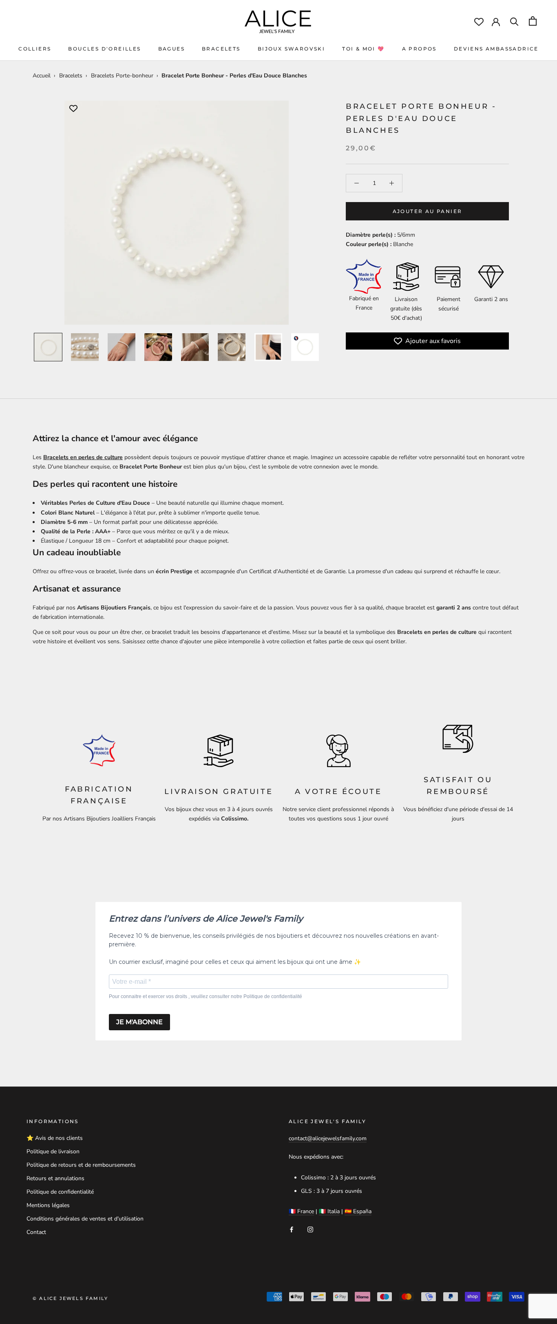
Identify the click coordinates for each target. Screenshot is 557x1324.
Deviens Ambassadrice (496, 49)
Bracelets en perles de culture (83, 457)
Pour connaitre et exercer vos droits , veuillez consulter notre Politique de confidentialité (205, 996)
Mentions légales (48, 1205)
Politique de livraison (53, 1151)
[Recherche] (514, 21)
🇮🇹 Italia (329, 1211)
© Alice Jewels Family (70, 1298)
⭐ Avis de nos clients (55, 1138)
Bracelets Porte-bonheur (122, 75)
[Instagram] (310, 1229)
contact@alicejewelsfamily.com (328, 1138)
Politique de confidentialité (60, 1192)
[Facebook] (291, 1229)
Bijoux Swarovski (291, 49)
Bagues (171, 49)
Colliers (34, 49)
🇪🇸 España (358, 1211)
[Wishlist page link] (479, 21)
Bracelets (221, 49)
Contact (36, 1232)
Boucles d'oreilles (104, 49)
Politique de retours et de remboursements (81, 1165)
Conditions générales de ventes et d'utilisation (85, 1219)
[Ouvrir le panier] (533, 21)
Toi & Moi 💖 (363, 49)
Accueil (42, 75)
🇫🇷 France (301, 1211)
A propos (419, 49)
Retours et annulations (55, 1178)
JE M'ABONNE (139, 1022)
